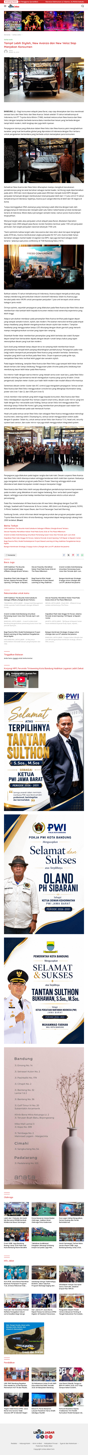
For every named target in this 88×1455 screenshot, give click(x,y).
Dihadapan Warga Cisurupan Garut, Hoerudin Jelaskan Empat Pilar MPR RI (70, 1287)
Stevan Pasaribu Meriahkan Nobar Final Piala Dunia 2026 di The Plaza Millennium (34, 532)
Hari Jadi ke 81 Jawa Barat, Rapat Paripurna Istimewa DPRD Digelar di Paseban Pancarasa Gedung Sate (44, 1312)
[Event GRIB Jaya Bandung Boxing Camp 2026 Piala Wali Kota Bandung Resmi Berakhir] (16, 1234)
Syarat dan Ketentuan (68, 1443)
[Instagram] (46, 1437)
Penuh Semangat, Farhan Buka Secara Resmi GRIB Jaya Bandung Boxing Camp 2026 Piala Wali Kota (71, 1245)
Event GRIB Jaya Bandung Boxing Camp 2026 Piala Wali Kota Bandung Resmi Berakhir (15, 1245)
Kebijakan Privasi (51, 1443)
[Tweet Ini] (68, 555)
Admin (11, 51)
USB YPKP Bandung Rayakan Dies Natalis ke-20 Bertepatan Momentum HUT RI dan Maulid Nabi (15, 1385)
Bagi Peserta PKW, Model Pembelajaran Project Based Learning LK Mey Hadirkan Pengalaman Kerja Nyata (42, 542)
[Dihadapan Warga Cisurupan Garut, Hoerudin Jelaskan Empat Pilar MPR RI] (71, 1274)
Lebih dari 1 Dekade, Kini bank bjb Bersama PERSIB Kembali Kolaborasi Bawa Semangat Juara (15, 1220)
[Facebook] (38, 1437)
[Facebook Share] (64, 555)
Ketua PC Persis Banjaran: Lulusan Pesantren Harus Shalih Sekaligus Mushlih (43, 1411)
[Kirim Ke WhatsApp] (82, 555)
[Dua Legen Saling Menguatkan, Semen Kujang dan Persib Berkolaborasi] (71, 1209)
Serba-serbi (8, 40)
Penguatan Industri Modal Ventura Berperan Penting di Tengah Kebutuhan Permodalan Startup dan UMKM (71, 1312)
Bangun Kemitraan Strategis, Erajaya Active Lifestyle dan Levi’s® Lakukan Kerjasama (36, 547)
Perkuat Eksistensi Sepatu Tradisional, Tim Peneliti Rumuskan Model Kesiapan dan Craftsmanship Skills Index (71, 1411)
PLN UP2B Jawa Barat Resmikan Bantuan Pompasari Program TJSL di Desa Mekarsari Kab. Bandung (16, 1284)
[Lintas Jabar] (13, 6)
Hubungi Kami (25, 1443)
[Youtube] (50, 1437)
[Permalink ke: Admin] (6, 51)
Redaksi (14, 1443)
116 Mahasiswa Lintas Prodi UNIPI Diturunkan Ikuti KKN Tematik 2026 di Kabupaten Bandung (44, 1385)
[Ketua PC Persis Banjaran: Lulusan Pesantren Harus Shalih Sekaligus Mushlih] (44, 1400)
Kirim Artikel (37, 1443)
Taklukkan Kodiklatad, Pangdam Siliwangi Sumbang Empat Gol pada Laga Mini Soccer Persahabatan (43, 1245)
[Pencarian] (82, 6)
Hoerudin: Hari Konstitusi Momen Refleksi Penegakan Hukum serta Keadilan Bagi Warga (16, 1312)
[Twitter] (42, 1437)
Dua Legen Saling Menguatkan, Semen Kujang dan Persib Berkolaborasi (71, 1220)
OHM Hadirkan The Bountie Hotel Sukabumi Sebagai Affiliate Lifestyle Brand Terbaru (36, 528)
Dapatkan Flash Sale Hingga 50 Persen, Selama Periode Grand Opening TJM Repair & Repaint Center (42, 538)
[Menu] (5, 6)
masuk (15, 658)
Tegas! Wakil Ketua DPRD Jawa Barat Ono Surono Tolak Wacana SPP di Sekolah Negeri (16, 1411)
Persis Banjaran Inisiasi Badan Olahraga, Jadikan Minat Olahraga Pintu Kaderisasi (43, 1220)
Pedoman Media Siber (44, 1446)
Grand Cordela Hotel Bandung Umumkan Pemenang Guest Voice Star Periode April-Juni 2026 (39, 535)
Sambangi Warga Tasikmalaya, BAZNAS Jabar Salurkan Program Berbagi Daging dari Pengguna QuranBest (44, 1284)
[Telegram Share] (77, 555)
